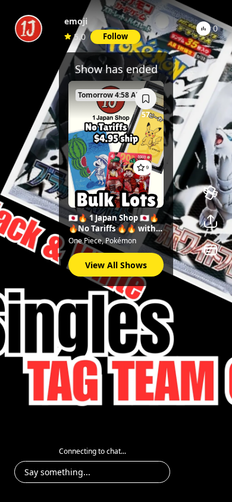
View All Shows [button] (116, 265)
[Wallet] (210, 250)
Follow (115, 36)
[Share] (210, 221)
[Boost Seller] (210, 193)
